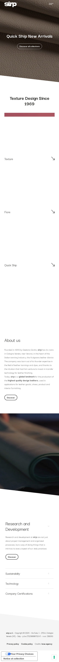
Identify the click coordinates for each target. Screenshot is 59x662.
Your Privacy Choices (22, 654)
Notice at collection (13, 658)
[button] (29, 46)
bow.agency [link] (47, 643)
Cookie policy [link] (27, 643)
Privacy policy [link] (13, 643)
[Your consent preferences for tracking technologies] (54, 657)
